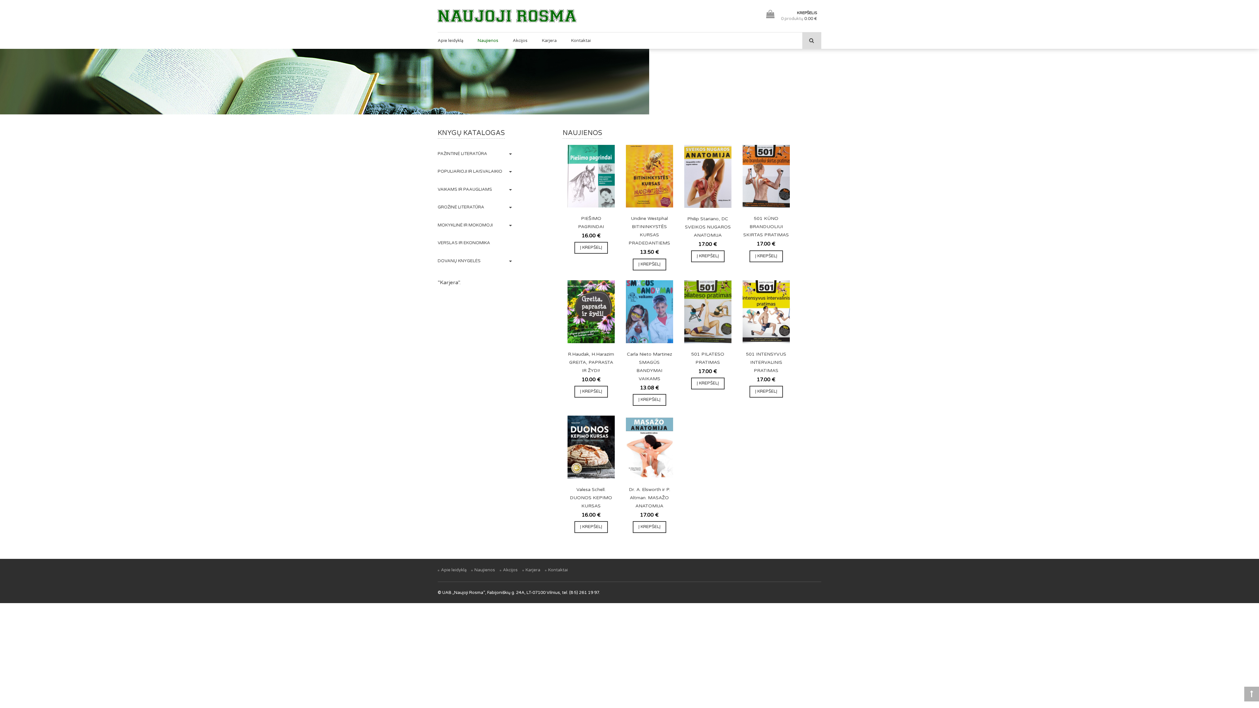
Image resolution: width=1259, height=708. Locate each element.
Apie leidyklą (450, 40)
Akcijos (520, 40)
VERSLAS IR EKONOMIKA (464, 243)
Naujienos (488, 40)
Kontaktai (581, 40)
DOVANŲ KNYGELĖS (459, 261)
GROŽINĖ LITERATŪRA (461, 207)
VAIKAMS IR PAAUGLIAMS (465, 189)
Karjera (549, 40)
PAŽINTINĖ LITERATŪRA (462, 153)
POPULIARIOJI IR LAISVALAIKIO (470, 171)
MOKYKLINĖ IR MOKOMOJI (465, 225)
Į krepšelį (591, 247)
